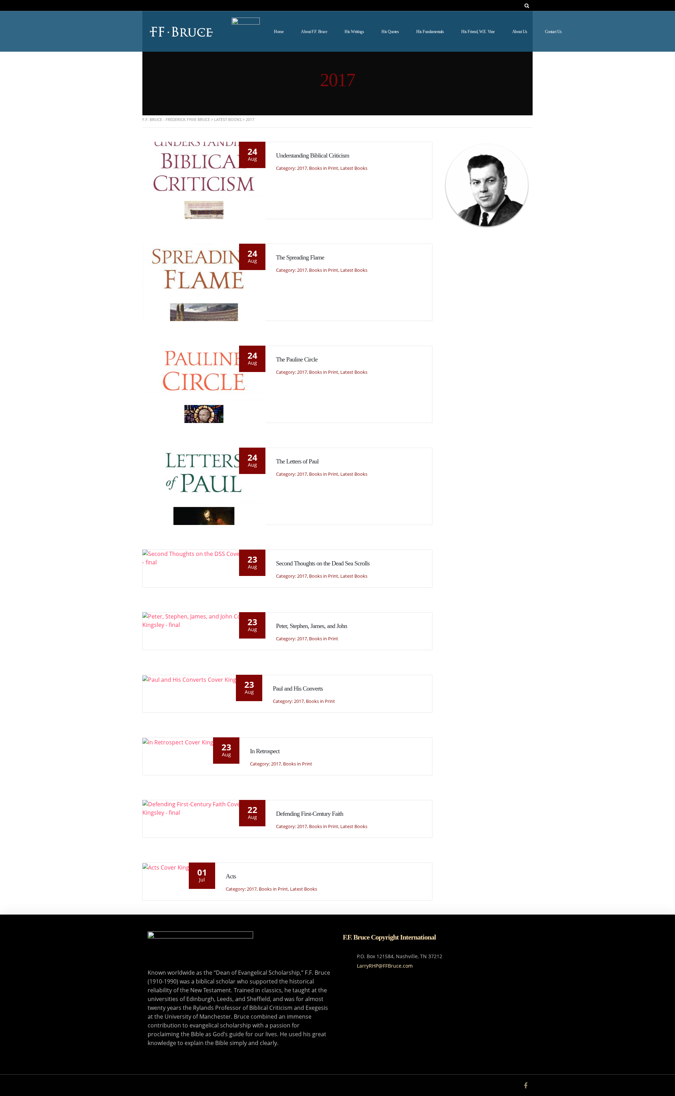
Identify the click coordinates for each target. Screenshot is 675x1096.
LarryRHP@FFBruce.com (385, 965)
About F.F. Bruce (314, 31)
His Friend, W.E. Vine (478, 31)
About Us (519, 31)
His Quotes (390, 31)
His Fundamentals (430, 31)
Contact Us (553, 31)
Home (278, 31)
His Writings (354, 31)
